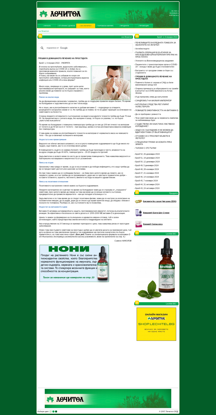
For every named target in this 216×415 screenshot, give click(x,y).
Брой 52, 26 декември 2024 (147, 154)
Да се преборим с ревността (148, 114)
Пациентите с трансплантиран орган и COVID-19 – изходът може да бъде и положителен (156, 65)
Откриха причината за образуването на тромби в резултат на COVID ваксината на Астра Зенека (156, 90)
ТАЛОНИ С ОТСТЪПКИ (145, 148)
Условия (173, 13)
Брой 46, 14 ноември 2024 (147, 177)
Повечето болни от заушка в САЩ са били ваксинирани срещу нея (154, 83)
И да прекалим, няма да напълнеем (151, 97)
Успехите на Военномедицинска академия (154, 61)
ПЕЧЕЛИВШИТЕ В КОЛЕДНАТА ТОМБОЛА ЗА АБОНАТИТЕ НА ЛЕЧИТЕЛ (155, 44)
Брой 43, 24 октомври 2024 (147, 188)
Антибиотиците (142, 49)
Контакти (173, 15)
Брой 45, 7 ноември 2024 (146, 181)
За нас (174, 11)
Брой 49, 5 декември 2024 (147, 165)
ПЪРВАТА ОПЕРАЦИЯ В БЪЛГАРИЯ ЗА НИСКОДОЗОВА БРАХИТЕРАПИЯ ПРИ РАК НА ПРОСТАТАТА (156, 54)
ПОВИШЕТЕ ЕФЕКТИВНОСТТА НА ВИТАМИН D (156, 110)
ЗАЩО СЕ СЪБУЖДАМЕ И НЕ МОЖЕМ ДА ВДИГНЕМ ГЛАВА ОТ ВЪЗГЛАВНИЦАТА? (154, 131)
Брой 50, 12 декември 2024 (147, 162)
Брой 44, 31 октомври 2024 (147, 184)
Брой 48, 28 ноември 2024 (147, 169)
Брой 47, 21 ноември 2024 (147, 173)
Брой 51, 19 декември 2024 (147, 158)
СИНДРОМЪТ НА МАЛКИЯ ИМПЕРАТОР (153, 101)
